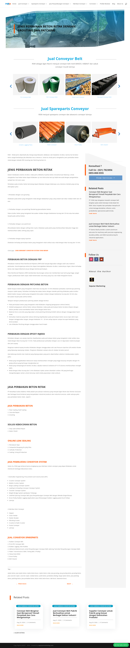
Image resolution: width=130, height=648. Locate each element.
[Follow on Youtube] (101, 259)
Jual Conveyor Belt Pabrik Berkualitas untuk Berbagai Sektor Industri (104, 225)
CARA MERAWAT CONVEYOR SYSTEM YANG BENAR (31, 250)
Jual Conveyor (22, 4)
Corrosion (92, 4)
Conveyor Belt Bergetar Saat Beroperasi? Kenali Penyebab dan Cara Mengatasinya (104, 194)
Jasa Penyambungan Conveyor (59, 4)
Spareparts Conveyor (38, 4)
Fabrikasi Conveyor (79, 4)
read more (93, 213)
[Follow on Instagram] (91, 259)
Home (14, 4)
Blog (113, 4)
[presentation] (10, 86)
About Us (120, 4)
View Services (104, 178)
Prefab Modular (105, 4)
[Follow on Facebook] (96, 259)
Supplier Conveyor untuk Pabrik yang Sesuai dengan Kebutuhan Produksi (101, 614)
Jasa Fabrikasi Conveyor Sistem (28, 606)
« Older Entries (19, 633)
